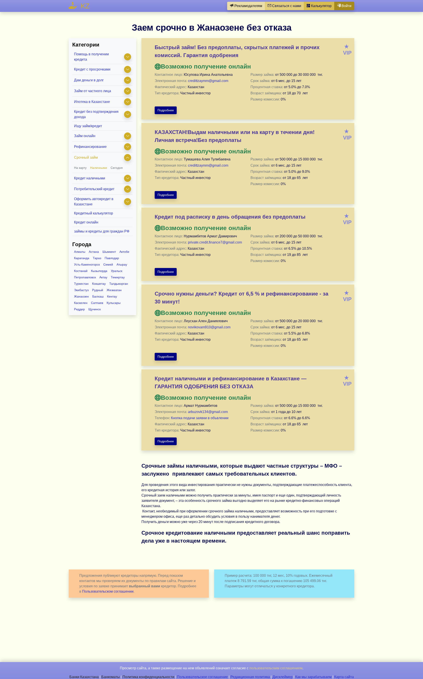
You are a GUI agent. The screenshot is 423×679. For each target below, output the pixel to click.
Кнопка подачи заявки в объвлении (199, 418)
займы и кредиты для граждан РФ (101, 231)
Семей (108, 264)
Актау (103, 277)
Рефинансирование (90, 147)
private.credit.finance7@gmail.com (215, 242)
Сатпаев (97, 303)
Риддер (79, 309)
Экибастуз (81, 290)
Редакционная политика (250, 677)
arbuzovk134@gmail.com (208, 412)
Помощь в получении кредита (91, 56)
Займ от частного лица (92, 91)
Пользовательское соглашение (202, 677)
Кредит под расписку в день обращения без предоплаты (230, 217)
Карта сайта (344, 677)
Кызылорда (99, 271)
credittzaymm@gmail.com (208, 81)
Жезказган (114, 290)
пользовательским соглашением (275, 668)
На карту (80, 167)
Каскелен (80, 303)
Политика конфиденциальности (148, 677)
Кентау (112, 296)
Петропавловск (85, 277)
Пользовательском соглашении (108, 591)
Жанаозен (81, 296)
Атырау (122, 264)
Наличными (98, 167)
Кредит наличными (89, 178)
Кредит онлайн (86, 222)
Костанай (80, 271)
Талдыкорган (118, 283)
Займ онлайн (84, 136)
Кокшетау (99, 283)
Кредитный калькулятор (93, 213)
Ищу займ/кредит (88, 126)
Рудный (97, 290)
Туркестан (81, 283)
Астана (94, 251)
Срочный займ (86, 157)
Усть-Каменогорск (87, 264)
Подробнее (166, 110)
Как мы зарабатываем (313, 677)
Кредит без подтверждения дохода (96, 114)
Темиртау (118, 277)
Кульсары (114, 303)
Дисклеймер (283, 677)
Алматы (79, 251)
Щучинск (94, 309)
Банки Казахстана (84, 677)
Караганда (81, 258)
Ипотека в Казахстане (92, 102)
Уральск (116, 271)
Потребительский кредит (94, 189)
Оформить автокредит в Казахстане (93, 201)
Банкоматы (110, 677)
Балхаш (98, 296)
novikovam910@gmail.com (209, 327)
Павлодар (112, 258)
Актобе (124, 251)
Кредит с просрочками (92, 69)
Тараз (97, 258)
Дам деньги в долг (89, 80)
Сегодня (117, 167)
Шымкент (109, 251)
